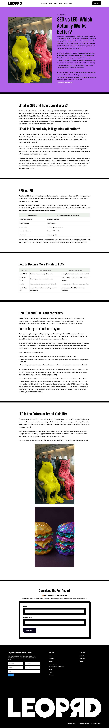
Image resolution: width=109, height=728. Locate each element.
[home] (15, 3)
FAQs (50, 672)
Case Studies (63, 3)
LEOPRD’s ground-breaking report (76, 440)
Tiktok (81, 661)
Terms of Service (83, 724)
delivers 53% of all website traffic (66, 119)
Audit (55, 3)
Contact (96, 3)
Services (44, 3)
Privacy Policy (71, 724)
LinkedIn (82, 656)
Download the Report (65, 83)
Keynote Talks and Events (56, 667)
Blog (70, 3)
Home (51, 656)
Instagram (82, 658)
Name (25, 606)
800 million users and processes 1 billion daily (73, 161)
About (50, 3)
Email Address (27, 617)
